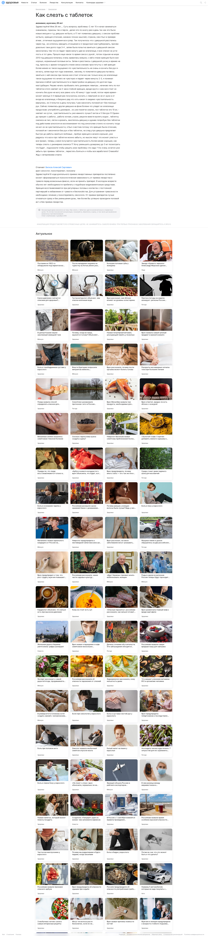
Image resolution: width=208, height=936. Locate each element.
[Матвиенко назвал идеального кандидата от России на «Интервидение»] (52, 533)
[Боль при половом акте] (52, 741)
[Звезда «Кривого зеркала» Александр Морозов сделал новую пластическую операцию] (156, 256)
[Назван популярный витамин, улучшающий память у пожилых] (121, 325)
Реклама (18, 934)
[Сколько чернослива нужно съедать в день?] (86, 429)
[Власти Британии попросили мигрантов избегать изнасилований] (86, 360)
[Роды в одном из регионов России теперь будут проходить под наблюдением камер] (156, 568)
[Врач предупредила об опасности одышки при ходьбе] (86, 879)
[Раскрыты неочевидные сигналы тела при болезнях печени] (156, 360)
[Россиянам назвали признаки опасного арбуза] (52, 879)
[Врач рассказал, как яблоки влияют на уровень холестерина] (121, 290)
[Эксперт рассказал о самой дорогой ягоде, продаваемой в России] (52, 671)
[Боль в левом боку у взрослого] (52, 775)
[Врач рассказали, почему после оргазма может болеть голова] (121, 360)
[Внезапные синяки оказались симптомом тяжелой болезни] (52, 429)
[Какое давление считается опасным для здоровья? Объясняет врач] (52, 290)
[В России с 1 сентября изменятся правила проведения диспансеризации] (121, 810)
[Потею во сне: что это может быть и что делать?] (156, 845)
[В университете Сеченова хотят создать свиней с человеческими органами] (52, 706)
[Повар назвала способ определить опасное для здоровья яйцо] (52, 394)
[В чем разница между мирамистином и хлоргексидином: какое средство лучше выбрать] (156, 775)
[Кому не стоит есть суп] (86, 602)
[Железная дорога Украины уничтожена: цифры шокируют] (52, 637)
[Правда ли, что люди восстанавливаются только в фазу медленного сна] (52, 464)
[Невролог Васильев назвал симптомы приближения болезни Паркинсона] (121, 429)
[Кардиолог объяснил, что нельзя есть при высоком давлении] (52, 602)
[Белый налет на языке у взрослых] (121, 741)
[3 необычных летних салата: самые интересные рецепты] (52, 914)
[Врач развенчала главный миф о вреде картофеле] (156, 602)
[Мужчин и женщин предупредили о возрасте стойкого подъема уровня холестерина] (156, 914)
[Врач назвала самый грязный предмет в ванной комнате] (156, 325)
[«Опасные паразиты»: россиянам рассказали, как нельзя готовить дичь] (121, 602)
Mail (3, 934)
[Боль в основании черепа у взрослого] (52, 498)
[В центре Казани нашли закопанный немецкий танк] (52, 325)
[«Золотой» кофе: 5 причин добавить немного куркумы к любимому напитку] (156, 429)
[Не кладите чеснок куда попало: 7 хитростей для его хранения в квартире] (156, 741)
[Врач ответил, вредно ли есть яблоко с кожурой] (156, 394)
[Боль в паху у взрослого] (156, 498)
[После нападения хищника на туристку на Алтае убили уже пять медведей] (86, 256)
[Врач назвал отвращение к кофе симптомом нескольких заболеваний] (86, 637)
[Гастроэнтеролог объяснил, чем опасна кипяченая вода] (86, 290)
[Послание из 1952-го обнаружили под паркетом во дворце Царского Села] (52, 256)
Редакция (122, 934)
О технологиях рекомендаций (173, 934)
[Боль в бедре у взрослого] (121, 845)
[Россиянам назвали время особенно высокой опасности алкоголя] (156, 810)
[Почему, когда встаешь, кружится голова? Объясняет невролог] (86, 325)
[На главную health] (12, 2)
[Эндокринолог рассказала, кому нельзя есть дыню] (121, 671)
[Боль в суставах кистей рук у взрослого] (121, 706)
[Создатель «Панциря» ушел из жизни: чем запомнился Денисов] (86, 810)
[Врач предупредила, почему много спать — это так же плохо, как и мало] (121, 464)
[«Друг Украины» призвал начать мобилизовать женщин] (121, 568)
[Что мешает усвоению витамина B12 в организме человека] (156, 671)
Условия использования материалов (138, 934)
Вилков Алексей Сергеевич (59, 167)
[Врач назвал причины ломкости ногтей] (121, 914)
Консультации (40, 9)
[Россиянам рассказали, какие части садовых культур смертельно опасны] (86, 568)
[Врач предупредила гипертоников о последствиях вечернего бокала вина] (156, 706)
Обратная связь (157, 934)
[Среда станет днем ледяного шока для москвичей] (156, 464)
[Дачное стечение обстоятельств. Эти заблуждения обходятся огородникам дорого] (121, 637)
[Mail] (3, 2)
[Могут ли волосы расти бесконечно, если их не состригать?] (86, 914)
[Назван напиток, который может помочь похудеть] (52, 810)
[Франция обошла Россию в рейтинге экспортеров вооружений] (121, 775)
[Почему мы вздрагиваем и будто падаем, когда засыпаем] (86, 845)
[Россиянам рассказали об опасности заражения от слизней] (86, 671)
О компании (10, 934)
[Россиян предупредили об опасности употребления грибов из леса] (121, 879)
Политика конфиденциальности (194, 934)
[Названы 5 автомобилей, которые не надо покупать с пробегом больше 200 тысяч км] (156, 879)
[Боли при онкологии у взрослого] (86, 706)
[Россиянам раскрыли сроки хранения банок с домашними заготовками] (86, 498)
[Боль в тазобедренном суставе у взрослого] (52, 360)
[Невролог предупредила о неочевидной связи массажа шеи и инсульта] (86, 533)
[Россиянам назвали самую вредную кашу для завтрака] (156, 637)
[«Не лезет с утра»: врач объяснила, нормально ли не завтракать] (86, 775)
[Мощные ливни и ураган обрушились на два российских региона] (156, 533)
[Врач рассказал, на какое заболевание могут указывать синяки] (121, 533)
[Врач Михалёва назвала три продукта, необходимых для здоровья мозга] (121, 394)
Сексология (52, 9)
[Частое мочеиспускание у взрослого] (52, 845)
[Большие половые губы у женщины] (121, 256)
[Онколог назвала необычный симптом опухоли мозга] (86, 741)
